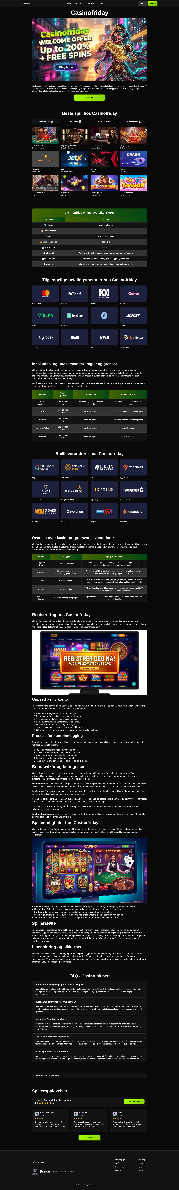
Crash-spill (102, 121)
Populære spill (44, 121)
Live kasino (73, 121)
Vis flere (89, 1138)
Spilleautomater (131, 121)
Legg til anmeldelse (134, 1101)
